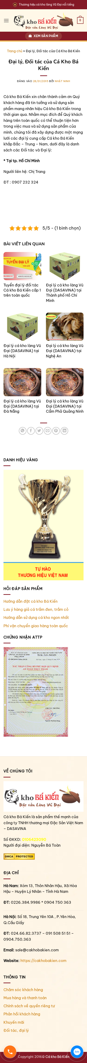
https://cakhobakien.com (43, 960)
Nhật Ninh (62, 81)
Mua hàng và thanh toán (25, 997)
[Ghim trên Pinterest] (56, 431)
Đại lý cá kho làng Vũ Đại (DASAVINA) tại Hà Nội (22, 350)
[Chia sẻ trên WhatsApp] (22, 431)
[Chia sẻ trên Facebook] (31, 431)
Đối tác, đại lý (16, 1030)
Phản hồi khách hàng (21, 1014)
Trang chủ (14, 51)
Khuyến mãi (13, 1022)
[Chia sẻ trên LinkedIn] (64, 431)
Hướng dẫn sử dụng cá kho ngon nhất (36, 617)
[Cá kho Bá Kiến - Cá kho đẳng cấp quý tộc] (43, 20)
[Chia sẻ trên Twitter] (39, 431)
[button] (6, 20)
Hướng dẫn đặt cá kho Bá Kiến (30, 601)
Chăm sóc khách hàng (23, 989)
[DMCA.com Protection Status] (19, 856)
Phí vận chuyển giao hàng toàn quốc (35, 626)
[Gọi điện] (10, 1051)
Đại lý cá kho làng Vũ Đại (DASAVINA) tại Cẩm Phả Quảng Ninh (65, 406)
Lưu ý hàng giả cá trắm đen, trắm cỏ (35, 609)
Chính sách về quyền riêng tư (29, 1006)
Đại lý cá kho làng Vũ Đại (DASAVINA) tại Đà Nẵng (22, 406)
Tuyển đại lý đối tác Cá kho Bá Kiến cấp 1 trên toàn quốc (22, 290)
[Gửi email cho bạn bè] (48, 431)
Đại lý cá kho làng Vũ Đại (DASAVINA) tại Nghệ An (64, 350)
